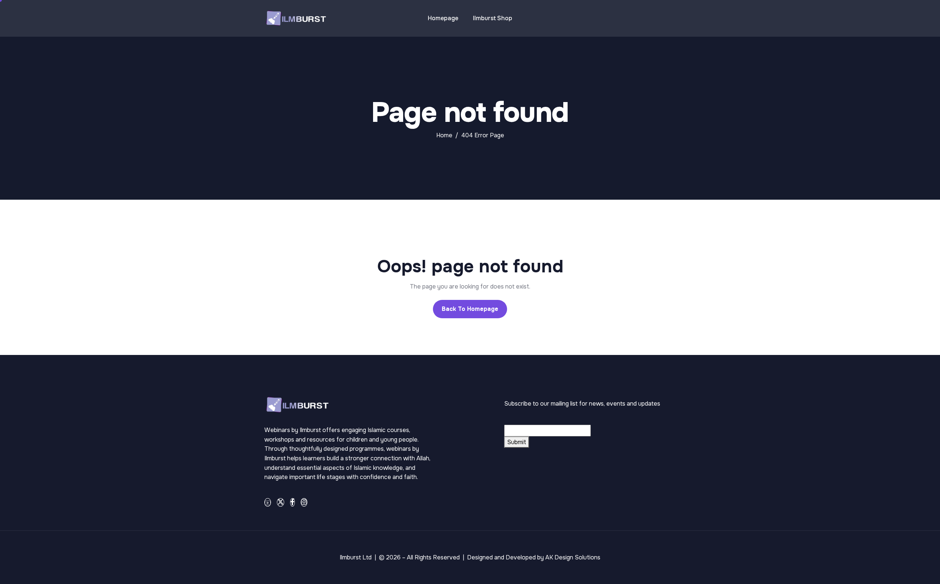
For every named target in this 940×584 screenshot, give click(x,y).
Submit (516, 442)
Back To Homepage (470, 309)
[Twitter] (280, 502)
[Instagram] (304, 502)
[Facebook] (292, 502)
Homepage (443, 18)
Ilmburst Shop (492, 18)
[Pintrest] (267, 502)
